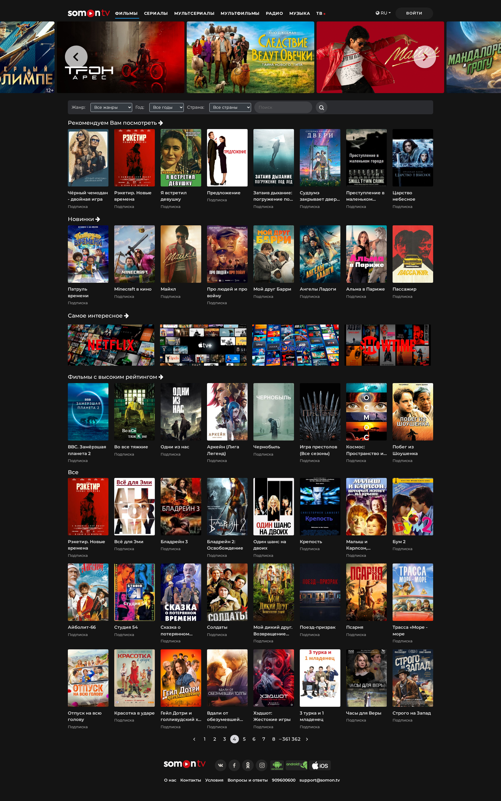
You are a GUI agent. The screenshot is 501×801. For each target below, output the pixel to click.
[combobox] (113, 107)
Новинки (81, 218)
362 (296, 739)
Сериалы (156, 13)
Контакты (190, 780)
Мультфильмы (241, 13)
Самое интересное (96, 315)
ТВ (319, 13)
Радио (274, 13)
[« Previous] (194, 739)
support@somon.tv (319, 780)
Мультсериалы (195, 13)
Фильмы (127, 13)
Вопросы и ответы (248, 780)
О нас (170, 780)
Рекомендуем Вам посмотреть (113, 122)
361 (286, 739)
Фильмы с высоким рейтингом (113, 376)
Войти (414, 13)
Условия (214, 780)
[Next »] (307, 739)
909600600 (283, 780)
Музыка (299, 13)
